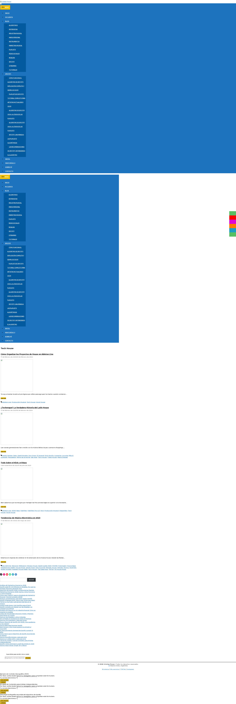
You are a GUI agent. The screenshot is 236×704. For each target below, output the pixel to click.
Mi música (105, 669)
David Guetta (42, 566)
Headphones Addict (8, 568)
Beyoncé (15, 566)
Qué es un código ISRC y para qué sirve (13, 639)
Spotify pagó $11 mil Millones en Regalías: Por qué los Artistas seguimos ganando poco (17, 587)
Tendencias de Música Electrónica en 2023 (20, 518)
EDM (50, 566)
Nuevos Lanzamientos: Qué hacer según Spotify (16, 598)
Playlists (12, 49)
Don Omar (32, 455)
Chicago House (31, 566)
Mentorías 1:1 (10, 163)
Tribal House (52, 457)
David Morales (23, 455)
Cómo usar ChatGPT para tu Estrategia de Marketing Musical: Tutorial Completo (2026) (17, 596)
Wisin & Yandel (62, 457)
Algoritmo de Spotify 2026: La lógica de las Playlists (16, 114)
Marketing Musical (15, 45)
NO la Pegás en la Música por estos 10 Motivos (15, 619)
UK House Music (60, 569)
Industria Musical (15, 33)
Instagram (130, 669)
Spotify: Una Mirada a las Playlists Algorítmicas (16, 139)
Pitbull (71, 455)
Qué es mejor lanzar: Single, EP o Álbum (13, 645)
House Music (20, 568)
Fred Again (62, 566)
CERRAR (3, 682)
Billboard (22, 566)
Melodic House (51, 568)
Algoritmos (13, 25)
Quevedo (4, 457)
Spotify (12, 62)
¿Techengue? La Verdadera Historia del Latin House (25, 408)
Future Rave (71, 566)
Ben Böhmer (6, 566)
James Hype (30, 568)
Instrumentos (14, 41)
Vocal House (40, 402)
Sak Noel (34, 457)
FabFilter (23, 511)
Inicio (7, 13)
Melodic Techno (63, 568)
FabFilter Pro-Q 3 (34, 511)
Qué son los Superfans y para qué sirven (13, 620)
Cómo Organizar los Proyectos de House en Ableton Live (27, 354)
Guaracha (57, 455)
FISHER (55, 566)
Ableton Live (6, 402)
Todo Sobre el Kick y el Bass (14, 463)
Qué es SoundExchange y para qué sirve (13, 637)
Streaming (12, 66)
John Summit (40, 568)
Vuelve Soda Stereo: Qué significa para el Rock (15, 605)
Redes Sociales (14, 54)
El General (40, 455)
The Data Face (43, 569)
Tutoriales (13, 70)
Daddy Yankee (7, 455)
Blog (7, 21)
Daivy (15, 455)
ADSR (14, 511)
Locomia (65, 455)
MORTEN (73, 568)
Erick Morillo (49, 455)
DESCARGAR (4, 680)
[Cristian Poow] (5, 1)
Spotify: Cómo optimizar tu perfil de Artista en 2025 (17, 644)
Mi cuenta (9, 17)
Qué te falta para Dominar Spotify (11, 625)
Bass (18, 511)
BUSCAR (31, 580)
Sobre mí (8, 167)
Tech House (31, 402)
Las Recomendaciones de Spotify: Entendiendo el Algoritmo (16, 151)
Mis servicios (114, 669)
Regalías (12, 58)
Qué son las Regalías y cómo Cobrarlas (13, 617)
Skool (7, 159)
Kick (42, 511)
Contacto (9, 171)
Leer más (3, 398)
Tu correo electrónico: (8, 678)
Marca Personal (14, 37)
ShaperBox (63, 511)
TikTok (51, 569)
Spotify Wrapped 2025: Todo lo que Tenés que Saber (17, 600)
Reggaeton (12, 457)
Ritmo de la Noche (23, 457)
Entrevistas (13, 29)
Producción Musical (19, 402)
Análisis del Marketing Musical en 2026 (13, 585)
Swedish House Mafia (19, 569)
